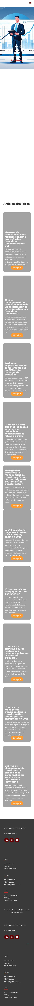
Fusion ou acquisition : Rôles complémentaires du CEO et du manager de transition (16, 369)
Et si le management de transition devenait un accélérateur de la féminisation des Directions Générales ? (16, 307)
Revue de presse (17, 60)
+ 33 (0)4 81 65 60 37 (11, 900)
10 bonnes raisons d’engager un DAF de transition (16, 591)
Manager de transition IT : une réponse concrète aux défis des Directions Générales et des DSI (15, 239)
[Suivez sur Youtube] (17, 840)
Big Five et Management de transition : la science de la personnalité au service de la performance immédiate (14, 774)
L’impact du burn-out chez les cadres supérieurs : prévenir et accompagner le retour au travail (16, 430)
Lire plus (17, 267)
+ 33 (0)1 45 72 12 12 (11, 869)
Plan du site (7, 910)
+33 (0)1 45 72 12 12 (10, 834)
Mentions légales (16, 910)
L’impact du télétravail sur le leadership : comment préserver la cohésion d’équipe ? (17, 652)
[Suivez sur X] (12, 840)
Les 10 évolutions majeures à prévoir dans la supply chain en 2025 (16, 533)
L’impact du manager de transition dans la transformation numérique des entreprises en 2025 (16, 713)
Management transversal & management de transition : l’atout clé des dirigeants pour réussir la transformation (16, 477)
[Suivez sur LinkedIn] (6, 840)
